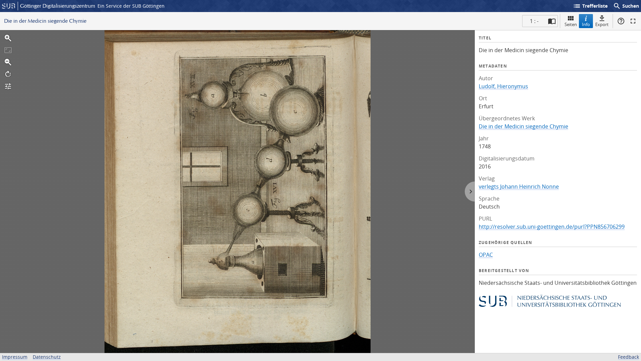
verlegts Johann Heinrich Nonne (519, 186)
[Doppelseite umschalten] (552, 21)
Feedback (628, 357)
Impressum (14, 357)
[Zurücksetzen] (8, 50)
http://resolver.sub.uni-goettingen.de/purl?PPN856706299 (552, 226)
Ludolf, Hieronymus (503, 86)
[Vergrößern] (8, 38)
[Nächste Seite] (470, 192)
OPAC (486, 254)
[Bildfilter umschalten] (8, 86)
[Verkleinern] (8, 62)
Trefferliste (590, 6)
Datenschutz (47, 357)
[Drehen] (8, 74)
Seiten (571, 24)
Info (586, 24)
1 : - (534, 21)
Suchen (626, 6)
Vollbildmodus (633, 21)
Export (602, 24)
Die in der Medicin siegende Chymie (523, 126)
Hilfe (621, 21)
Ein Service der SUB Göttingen (131, 6)
